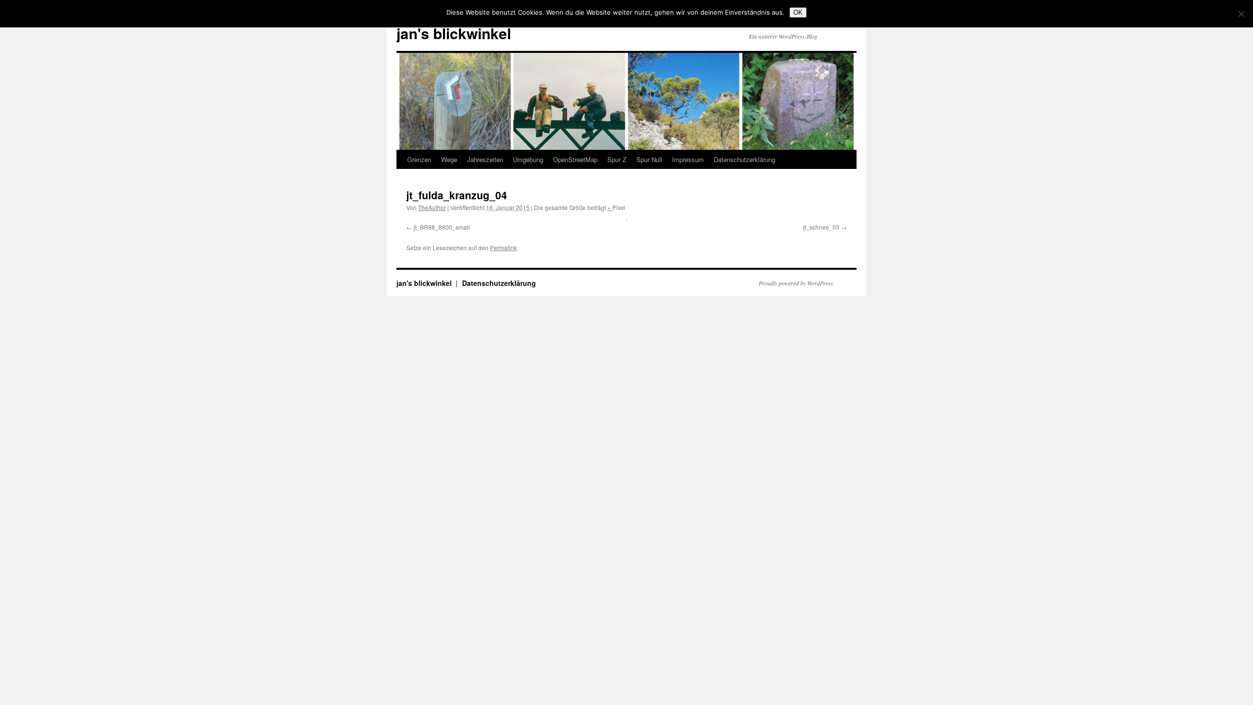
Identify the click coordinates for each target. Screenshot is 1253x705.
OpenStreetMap (575, 159)
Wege (449, 159)
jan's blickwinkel (453, 33)
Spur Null (649, 159)
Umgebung (528, 159)
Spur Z (616, 159)
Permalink (503, 247)
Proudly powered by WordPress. (797, 283)
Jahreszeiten (485, 159)
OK (798, 12)
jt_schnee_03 (821, 227)
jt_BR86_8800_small (442, 227)
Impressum (688, 159)
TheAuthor (432, 207)
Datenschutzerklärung (744, 159)
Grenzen (419, 159)
